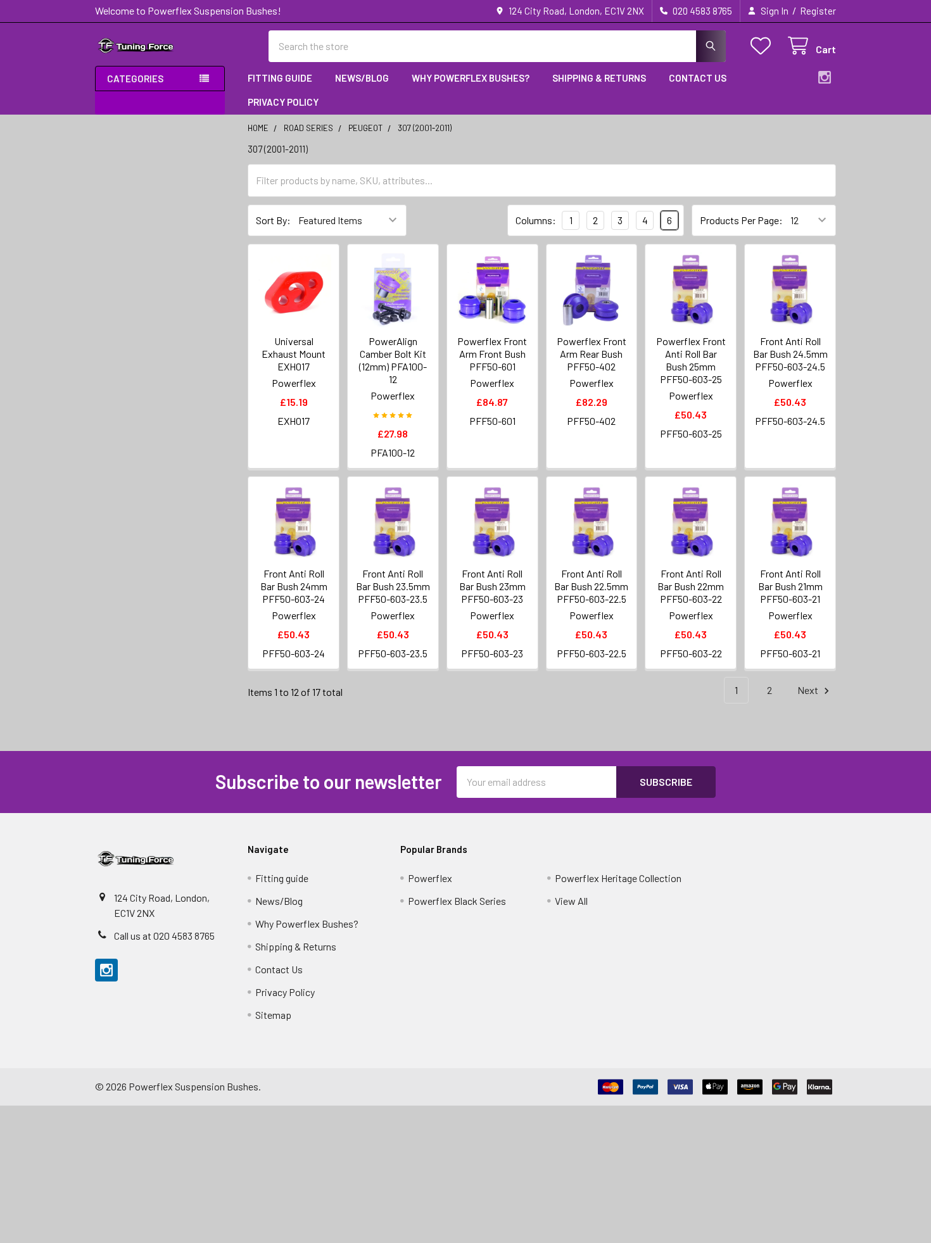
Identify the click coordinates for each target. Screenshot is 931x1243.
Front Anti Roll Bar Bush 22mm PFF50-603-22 (690, 586)
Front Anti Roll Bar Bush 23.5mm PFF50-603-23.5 (393, 586)
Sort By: (273, 220)
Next (808, 690)
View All (571, 901)
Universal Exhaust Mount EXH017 (294, 353)
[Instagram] (824, 77)
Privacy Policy (283, 102)
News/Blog (362, 78)
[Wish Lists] (763, 46)
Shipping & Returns (599, 78)
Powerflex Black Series (457, 901)
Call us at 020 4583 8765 (164, 936)
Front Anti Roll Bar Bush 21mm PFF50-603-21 (790, 586)
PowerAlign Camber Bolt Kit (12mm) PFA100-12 (393, 360)
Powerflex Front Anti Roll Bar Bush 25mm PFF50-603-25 (691, 360)
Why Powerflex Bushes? (470, 78)
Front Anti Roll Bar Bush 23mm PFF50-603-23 (492, 586)
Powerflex (430, 878)
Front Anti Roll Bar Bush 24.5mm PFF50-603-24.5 (790, 353)
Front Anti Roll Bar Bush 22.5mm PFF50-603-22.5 (591, 586)
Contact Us (697, 78)
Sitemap (273, 1015)
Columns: (536, 220)
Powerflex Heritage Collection (618, 878)
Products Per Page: (741, 220)
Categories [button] (135, 78)
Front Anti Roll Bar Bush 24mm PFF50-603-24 (293, 586)
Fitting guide (280, 78)
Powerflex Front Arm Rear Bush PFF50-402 (591, 353)
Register (818, 10)
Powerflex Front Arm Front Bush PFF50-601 (492, 353)
